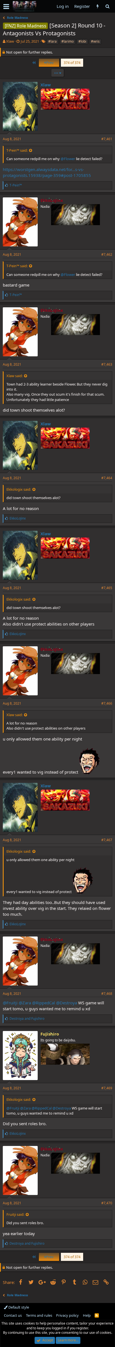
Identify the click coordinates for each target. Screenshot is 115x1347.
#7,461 (106, 139)
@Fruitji (10, 1002)
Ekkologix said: (18, 489)
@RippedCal (43, 1002)
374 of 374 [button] (72, 62)
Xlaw (10, 41)
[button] (6, 6)
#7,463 (106, 364)
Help (87, 1315)
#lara (52, 41)
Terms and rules (39, 1315)
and (26, 1018)
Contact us (13, 1315)
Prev (49, 62)
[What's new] (97, 6)
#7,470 (106, 1203)
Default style (18, 1307)
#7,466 (106, 703)
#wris (95, 41)
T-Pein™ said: (17, 150)
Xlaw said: (14, 375)
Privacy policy (67, 1315)
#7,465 (106, 587)
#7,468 (106, 993)
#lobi (82, 41)
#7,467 (106, 840)
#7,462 (106, 254)
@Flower (68, 158)
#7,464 (106, 478)
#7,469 (106, 1088)
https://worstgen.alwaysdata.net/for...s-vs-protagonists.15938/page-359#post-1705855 (47, 172)
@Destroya (66, 1002)
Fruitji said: (15, 1214)
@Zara (25, 1002)
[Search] (107, 6)
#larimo (67, 41)
